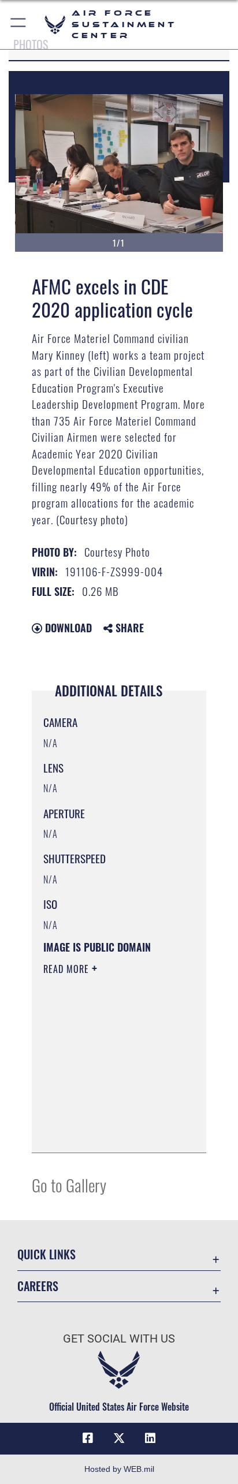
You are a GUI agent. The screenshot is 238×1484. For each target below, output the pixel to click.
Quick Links (46, 1254)
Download (67, 627)
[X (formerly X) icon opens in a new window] (119, 1438)
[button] (19, 24)
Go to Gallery (69, 1184)
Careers (37, 1286)
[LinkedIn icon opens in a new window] (150, 1438)
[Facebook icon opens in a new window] (87, 1438)
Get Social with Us (119, 1338)
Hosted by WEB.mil (119, 1469)
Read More (67, 969)
